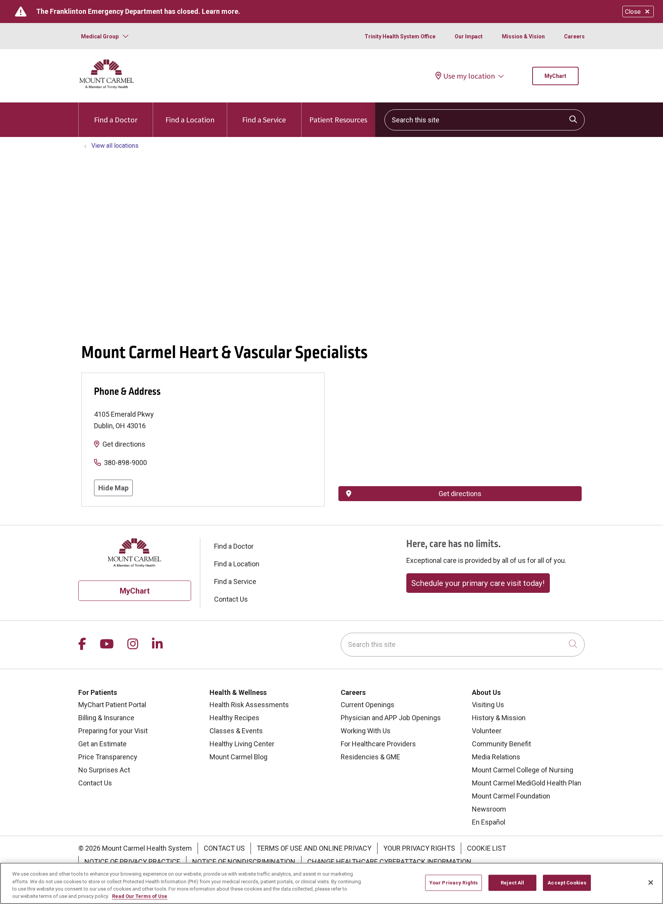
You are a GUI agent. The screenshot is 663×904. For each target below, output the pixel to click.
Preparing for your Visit (113, 731)
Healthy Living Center (241, 744)
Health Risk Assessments (249, 705)
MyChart (555, 76)
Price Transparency (107, 757)
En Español (488, 822)
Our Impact (469, 36)
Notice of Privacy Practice (132, 862)
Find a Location (189, 119)
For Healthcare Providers (378, 744)
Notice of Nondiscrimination (243, 862)
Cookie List (486, 848)
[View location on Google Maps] (460, 415)
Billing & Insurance (106, 718)
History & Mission (499, 718)
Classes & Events (236, 731)
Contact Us (231, 599)
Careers (574, 36)
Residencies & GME (370, 757)
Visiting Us (488, 705)
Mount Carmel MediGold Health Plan (526, 783)
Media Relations (496, 757)
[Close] (650, 882)
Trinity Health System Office (399, 36)
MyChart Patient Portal (112, 705)
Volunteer (486, 731)
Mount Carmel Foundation (511, 796)
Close (633, 11)
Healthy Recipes (234, 718)
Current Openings (367, 705)
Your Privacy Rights (419, 848)
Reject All (512, 883)
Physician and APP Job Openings (391, 718)
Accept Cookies (567, 883)
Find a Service (264, 119)
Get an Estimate (102, 744)
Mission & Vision (523, 36)
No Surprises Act (104, 770)
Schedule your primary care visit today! (477, 583)
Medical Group (100, 36)
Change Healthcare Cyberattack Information (389, 862)
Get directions (123, 444)
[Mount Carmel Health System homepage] (106, 87)
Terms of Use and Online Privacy (314, 848)
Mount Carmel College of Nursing (522, 770)
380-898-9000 (125, 463)
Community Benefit (501, 744)
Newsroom (489, 809)
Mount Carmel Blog (238, 757)
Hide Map (113, 488)
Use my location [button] (469, 76)
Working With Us (366, 731)
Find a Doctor (115, 119)
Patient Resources (338, 119)
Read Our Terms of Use (139, 896)
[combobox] (484, 119)
